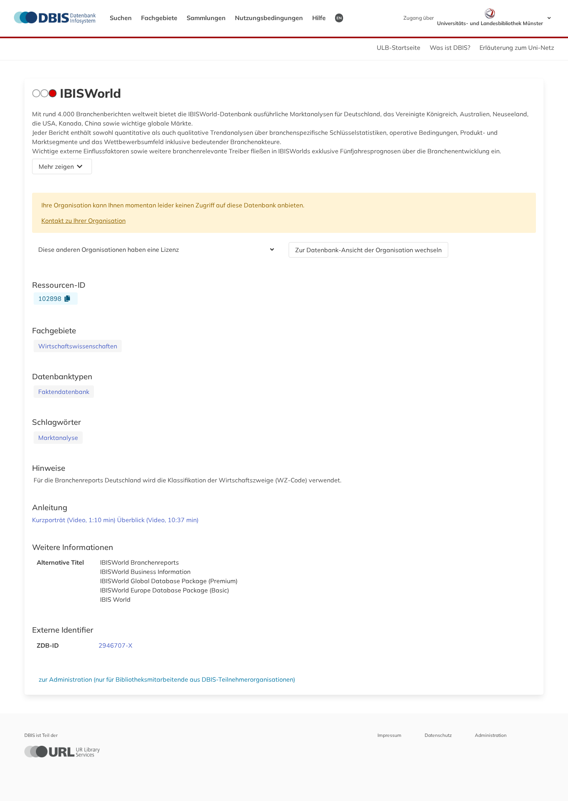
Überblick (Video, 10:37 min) (158, 520)
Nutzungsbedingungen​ (269, 18)
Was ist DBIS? (450, 47)
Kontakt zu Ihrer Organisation (83, 220)
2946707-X (115, 645)
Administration (491, 735)
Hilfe (319, 18)
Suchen (121, 18)
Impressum (389, 735)
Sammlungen (206, 18)
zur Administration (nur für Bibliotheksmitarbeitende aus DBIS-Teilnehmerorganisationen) (167, 679)
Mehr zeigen (56, 166)
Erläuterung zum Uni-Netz (517, 47)
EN (339, 17)
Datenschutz (438, 735)
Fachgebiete (159, 18)
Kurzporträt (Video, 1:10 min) (74, 520)
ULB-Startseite (398, 47)
